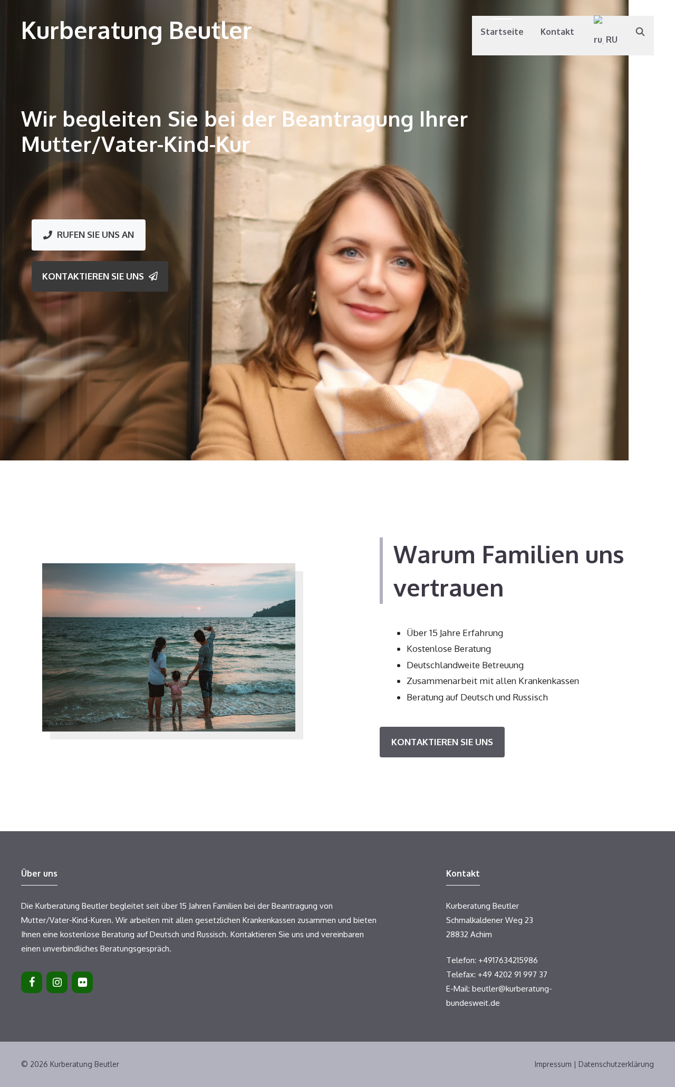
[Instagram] (57, 982)
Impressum (553, 1064)
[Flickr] (82, 982)
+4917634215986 (508, 960)
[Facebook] (31, 982)
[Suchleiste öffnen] (640, 31)
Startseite (502, 31)
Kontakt (557, 31)
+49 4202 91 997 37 (512, 974)
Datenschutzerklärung (616, 1064)
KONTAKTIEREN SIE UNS (442, 741)
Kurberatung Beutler (136, 30)
